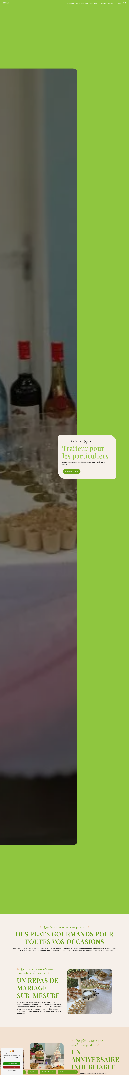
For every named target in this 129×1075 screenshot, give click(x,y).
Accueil (70, 3)
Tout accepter (12, 1064)
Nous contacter (72, 471)
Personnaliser (11, 1070)
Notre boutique (82, 3)
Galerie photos (107, 3)
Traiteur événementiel (68, 1072)
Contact (118, 3)
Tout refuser (11, 1067)
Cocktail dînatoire (48, 1072)
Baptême (33, 1072)
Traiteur (93, 3)
